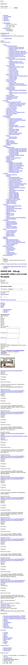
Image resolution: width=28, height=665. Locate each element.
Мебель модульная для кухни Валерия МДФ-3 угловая (14, 436)
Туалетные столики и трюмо (13, 199)
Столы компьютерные (11, 230)
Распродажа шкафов (14, 172)
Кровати (8, 176)
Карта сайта (6, 626)
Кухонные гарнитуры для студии (17, 56)
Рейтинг (3, 347)
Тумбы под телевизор (11, 108)
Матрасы (5, 238)
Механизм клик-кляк (14, 134)
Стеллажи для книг (11, 109)
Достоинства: (4, 332)
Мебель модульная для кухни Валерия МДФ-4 (12, 457)
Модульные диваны (14, 129)
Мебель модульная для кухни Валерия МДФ (11, 370)
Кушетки (8, 144)
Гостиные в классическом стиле (17, 104)
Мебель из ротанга (8, 246)
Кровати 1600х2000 (14, 196)
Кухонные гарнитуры (11, 46)
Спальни (5, 173)
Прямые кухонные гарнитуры (16, 48)
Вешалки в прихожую (11, 224)
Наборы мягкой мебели (12, 143)
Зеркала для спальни (11, 203)
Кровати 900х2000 (13, 192)
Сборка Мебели (7, 16)
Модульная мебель (7, 255)
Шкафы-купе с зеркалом (15, 166)
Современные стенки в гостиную (17, 103)
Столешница (4, 289)
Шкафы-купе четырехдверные (16, 165)
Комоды (8, 212)
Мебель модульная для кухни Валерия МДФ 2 (12, 413)
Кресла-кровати (13, 138)
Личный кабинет (7, 647)
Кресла (8, 135)
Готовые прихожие (11, 221)
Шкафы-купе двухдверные (15, 163)
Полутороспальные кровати (16, 178)
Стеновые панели (10, 87)
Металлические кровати (15, 182)
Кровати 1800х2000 (14, 198)
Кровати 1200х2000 (14, 194)
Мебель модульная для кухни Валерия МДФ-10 (12, 581)
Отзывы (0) (6, 310)
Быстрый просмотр (5, 354)
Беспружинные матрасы (12, 239)
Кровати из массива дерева (15, 181)
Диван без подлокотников (15, 118)
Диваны (8, 117)
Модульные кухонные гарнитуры (17, 51)
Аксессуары (9, 114)
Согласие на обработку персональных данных (14, 618)
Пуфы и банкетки (10, 142)
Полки (8, 216)
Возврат (5, 619)
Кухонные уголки (10, 57)
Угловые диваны (13, 131)
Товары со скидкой (8, 627)
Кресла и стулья (10, 233)
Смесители (9, 99)
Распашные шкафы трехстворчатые (18, 151)
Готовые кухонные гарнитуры (16, 47)
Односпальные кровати (15, 179)
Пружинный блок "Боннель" (13, 240)
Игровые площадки (11, 218)
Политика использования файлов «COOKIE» (14, 616)
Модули (5, 312)
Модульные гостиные (11, 113)
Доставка (5, 15)
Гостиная (5, 100)
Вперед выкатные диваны (15, 133)
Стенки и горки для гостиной (13, 101)
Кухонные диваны (13, 125)
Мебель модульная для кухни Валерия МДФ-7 (12, 520)
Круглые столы (13, 68)
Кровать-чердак (10, 209)
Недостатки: (4, 337)
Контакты (5, 19)
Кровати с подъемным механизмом (17, 183)
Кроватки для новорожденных (13, 205)
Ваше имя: (3, 327)
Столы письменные (11, 231)
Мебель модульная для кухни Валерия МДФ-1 (12, 392)
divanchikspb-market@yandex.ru (11, 659)
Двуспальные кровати (14, 177)
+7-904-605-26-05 (7, 38)
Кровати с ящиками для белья (16, 185)
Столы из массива (13, 73)
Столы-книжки (13, 69)
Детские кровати (10, 207)
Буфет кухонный (10, 95)
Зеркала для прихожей (11, 228)
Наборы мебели (10, 234)
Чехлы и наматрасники (12, 243)
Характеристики (7, 309)
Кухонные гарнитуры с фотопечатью (18, 52)
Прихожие (6, 220)
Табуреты (11, 86)
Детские (5, 204)
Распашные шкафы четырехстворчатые (14, 153)
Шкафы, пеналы (10, 147)
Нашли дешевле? (5, 294)
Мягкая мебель (7, 116)
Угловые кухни (13, 49)
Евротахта (11, 124)
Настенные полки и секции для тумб (15, 112)
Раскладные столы (13, 70)
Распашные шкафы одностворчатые (18, 148)
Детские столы (10, 215)
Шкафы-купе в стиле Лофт (15, 170)
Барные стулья (12, 82)
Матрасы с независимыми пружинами (15, 242)
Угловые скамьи (13, 78)
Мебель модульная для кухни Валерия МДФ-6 (12, 498)
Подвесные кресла (10, 248)
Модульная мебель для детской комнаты (16, 217)
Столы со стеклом (13, 72)
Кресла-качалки (13, 137)
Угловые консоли (10, 159)
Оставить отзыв (4, 282)
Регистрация (9, 29)
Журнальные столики (11, 111)
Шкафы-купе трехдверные (15, 164)
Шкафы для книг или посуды (13, 157)
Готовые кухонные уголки (15, 61)
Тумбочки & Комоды (11, 253)
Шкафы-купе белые (14, 169)
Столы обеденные (10, 65)
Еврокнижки (12, 122)
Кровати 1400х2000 (14, 195)
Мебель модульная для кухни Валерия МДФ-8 (12, 540)
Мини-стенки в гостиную (15, 105)
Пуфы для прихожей (11, 226)
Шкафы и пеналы (10, 235)
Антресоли (9, 160)
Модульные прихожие (11, 222)
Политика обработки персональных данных (14, 617)
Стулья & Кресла (10, 252)
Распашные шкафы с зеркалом (16, 155)
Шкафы (5, 146)
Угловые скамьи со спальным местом (18, 75)
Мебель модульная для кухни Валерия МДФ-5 (12, 478)
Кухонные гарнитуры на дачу (16, 55)
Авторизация (9, 30)
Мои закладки (6, 650)
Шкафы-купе (9, 161)
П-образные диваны (14, 130)
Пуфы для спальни (11, 202)
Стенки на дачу (13, 107)
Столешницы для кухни (12, 96)
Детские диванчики (11, 211)
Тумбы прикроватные (11, 200)
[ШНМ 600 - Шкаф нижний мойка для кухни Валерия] (15, 267)
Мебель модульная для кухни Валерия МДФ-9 (12, 560)
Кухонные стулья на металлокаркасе (18, 85)
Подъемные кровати (14, 186)
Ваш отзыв (3, 344)
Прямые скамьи (13, 77)
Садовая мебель (10, 250)
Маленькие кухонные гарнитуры (17, 53)
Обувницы (9, 225)
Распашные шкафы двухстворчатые (18, 150)
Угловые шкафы (10, 156)
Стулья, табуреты (10, 81)
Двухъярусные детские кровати (14, 208)
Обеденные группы (11, 79)
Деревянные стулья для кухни (16, 83)
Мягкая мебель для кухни (12, 74)
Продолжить (4, 353)
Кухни (5, 44)
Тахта (7, 139)
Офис (4, 229)
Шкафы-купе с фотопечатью (16, 168)
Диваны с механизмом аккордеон (17, 120)
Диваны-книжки (13, 121)
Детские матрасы (10, 244)
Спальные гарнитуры (11, 174)
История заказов (7, 649)
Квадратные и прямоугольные (16, 66)
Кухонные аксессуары (11, 98)
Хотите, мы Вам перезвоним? (16, 36)
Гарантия (5, 17)
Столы (8, 251)
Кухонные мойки (10, 88)
